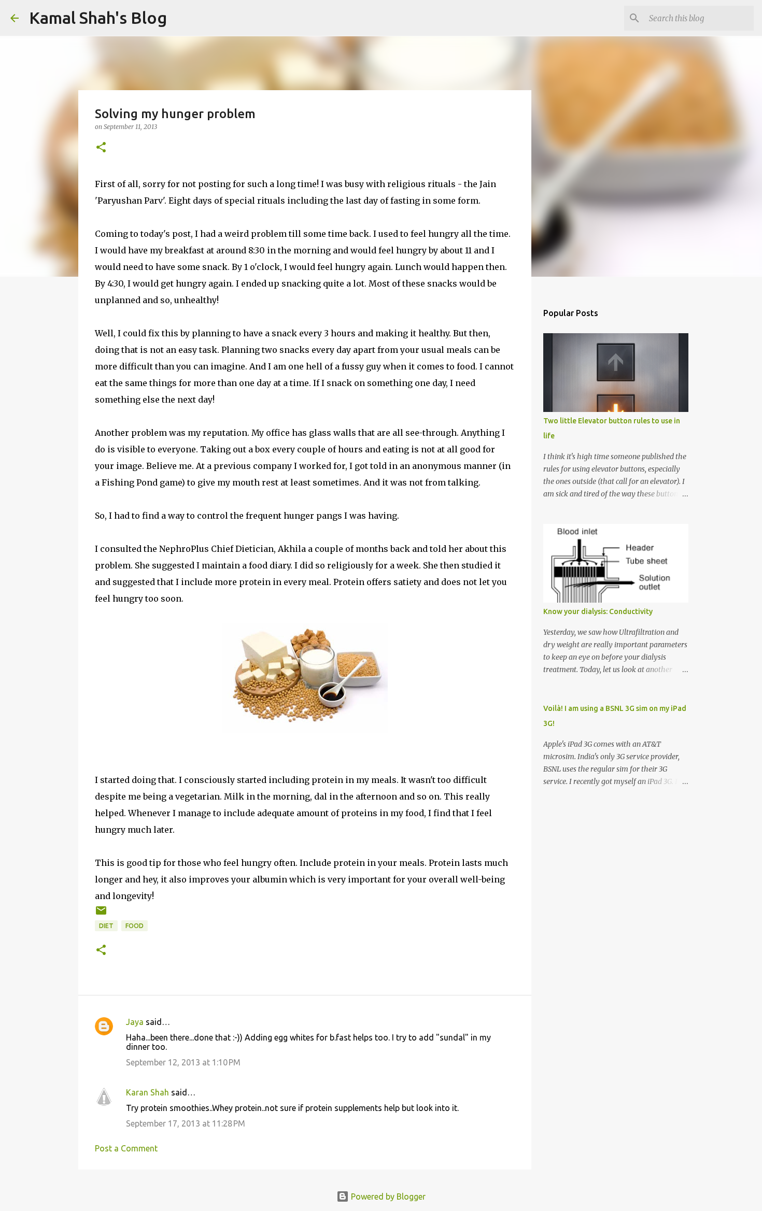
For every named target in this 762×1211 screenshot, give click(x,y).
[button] (101, 148)
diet (106, 925)
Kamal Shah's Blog (98, 17)
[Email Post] (101, 914)
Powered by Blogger (387, 1196)
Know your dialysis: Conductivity (598, 611)
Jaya (135, 1022)
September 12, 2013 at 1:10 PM (183, 1062)
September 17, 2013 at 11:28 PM (185, 1123)
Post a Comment (126, 1148)
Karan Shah (147, 1092)
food (134, 925)
